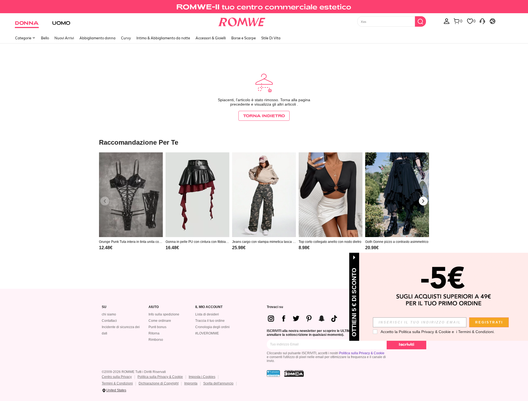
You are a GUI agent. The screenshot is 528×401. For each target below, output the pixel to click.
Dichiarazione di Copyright (158, 383)
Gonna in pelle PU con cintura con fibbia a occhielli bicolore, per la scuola (197, 242)
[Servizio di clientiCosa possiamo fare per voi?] (482, 21)
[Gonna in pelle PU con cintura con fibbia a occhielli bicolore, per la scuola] (197, 194)
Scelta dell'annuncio (218, 383)
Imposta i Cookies (202, 377)
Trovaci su (275, 307)
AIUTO (153, 307)
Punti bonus (157, 327)
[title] (264, 142)
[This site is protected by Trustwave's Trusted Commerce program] (273, 373)
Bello (45, 38)
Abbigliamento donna (97, 38)
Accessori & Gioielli (211, 38)
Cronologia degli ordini (212, 327)
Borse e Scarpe (243, 38)
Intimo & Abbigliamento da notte (163, 38)
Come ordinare (159, 321)
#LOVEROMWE (207, 333)
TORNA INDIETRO (264, 115)
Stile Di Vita (270, 38)
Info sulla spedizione (163, 314)
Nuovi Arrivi (64, 38)
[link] (264, 6)
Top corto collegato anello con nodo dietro (330, 242)
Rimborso (155, 340)
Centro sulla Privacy (117, 377)
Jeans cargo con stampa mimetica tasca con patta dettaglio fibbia (263, 242)
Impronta (190, 383)
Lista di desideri (207, 314)
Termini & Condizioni (117, 383)
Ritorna (154, 333)
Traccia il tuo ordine (210, 321)
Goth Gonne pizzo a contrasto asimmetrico (396, 242)
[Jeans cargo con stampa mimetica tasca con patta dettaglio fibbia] (264, 194)
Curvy (126, 38)
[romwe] (242, 21)
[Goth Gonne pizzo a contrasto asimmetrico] (397, 194)
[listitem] (131, 208)
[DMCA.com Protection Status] (294, 373)
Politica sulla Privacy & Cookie (361, 353)
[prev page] (104, 201)
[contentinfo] (105, 248)
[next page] (423, 201)
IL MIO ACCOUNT (208, 307)
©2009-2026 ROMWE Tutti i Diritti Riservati (134, 372)
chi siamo (109, 314)
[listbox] (446, 21)
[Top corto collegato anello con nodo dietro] (330, 194)
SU (104, 307)
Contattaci (109, 321)
